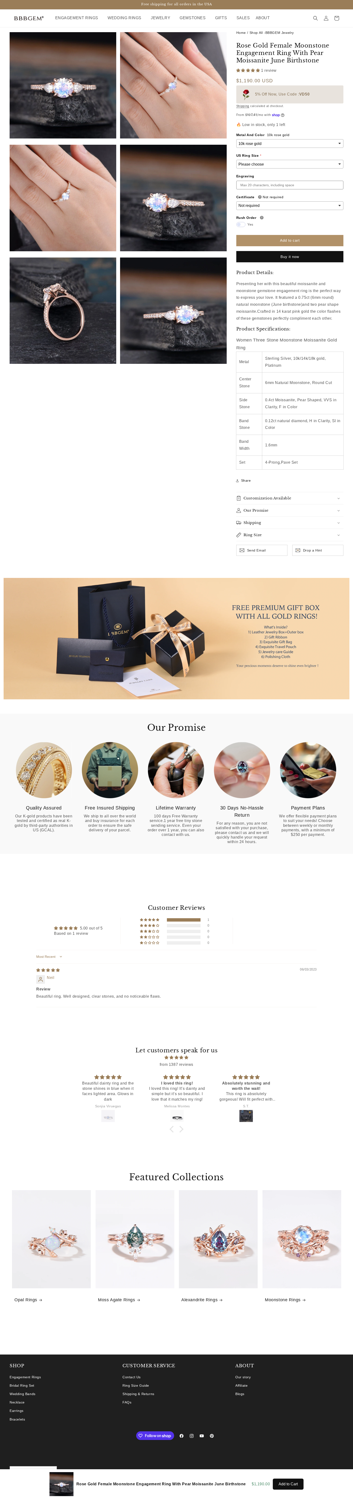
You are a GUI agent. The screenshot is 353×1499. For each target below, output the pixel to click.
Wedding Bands (23, 1394)
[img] (48, 970)
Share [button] (246, 480)
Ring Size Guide (135, 1385)
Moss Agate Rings (116, 1300)
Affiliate (241, 1385)
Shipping (243, 106)
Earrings (17, 1411)
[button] (78, 18)
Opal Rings (25, 1300)
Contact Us (131, 1377)
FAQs (126, 1402)
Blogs (239, 1394)
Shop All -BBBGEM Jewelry (272, 33)
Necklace (17, 1402)
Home (241, 33)
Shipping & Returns (138, 1394)
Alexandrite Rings (199, 1300)
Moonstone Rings (283, 1300)
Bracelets (17, 1419)
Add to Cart (288, 1484)
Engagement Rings (25, 1377)
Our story (243, 1377)
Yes (250, 224)
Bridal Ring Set (22, 1385)
